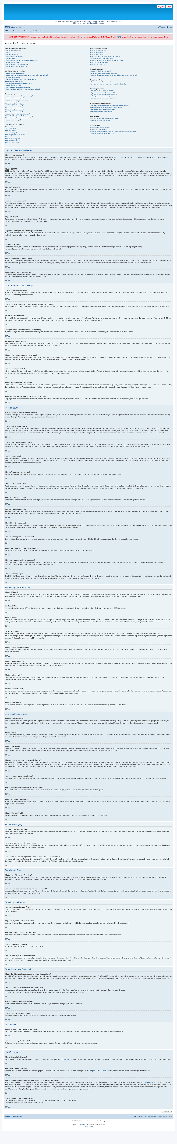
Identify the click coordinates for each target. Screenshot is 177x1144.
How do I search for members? (100, 97)
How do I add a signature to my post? (16, 100)
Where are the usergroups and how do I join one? (105, 56)
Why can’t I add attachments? (14, 110)
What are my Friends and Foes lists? (101, 82)
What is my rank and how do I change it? (17, 87)
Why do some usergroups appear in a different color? (107, 60)
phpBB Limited (63, 1059)
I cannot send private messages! (100, 71)
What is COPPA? (10, 52)
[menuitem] (7, 27)
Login (169, 6)
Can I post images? (11, 133)
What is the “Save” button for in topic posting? (19, 116)
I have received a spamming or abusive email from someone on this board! (113, 75)
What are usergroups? (97, 54)
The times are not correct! (13, 77)
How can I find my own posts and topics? (103, 99)
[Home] (41, 11)
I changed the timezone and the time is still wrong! (20, 79)
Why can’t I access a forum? (14, 108)
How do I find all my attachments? (100, 120)
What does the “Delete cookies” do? (16, 66)
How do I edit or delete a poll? (14, 106)
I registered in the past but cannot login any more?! (21, 60)
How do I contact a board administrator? (102, 133)
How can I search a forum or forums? (102, 91)
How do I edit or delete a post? (14, 98)
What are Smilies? (10, 130)
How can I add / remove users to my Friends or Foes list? (108, 84)
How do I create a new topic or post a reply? (19, 96)
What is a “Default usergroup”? (99, 62)
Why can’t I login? (10, 58)
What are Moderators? (97, 52)
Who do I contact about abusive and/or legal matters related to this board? (113, 131)
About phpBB (155, 1059)
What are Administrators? (98, 50)
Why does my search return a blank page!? (103, 95)
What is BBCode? (10, 127)
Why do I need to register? (13, 50)
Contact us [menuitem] (140, 1116)
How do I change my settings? (14, 73)
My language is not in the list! (14, 81)
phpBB (51, 346)
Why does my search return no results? (102, 93)
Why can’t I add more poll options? (15, 104)
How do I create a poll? (12, 102)
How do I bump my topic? (13, 120)
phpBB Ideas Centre (99, 1071)
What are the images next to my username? (18, 83)
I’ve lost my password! (12, 62)
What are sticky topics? (12, 139)
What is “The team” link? (97, 64)
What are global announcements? (15, 135)
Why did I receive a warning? (14, 112)
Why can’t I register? (11, 54)
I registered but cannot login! (14, 56)
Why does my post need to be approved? (18, 118)
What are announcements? (13, 137)
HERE (119, 37)
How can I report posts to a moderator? (17, 114)
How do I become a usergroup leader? (102, 58)
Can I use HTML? (10, 129)
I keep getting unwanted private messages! (103, 73)
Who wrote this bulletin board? (99, 127)
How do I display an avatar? (13, 85)
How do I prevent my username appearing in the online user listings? (26, 75)
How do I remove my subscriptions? (101, 111)
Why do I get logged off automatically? (17, 64)
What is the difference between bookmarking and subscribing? (109, 105)
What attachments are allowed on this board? (104, 118)
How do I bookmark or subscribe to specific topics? (106, 107)
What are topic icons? (12, 143)
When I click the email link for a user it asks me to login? (22, 89)
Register (161, 6)
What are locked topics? (12, 140)
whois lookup (149, 1082)
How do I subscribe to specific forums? (102, 109)
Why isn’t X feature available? (99, 129)
